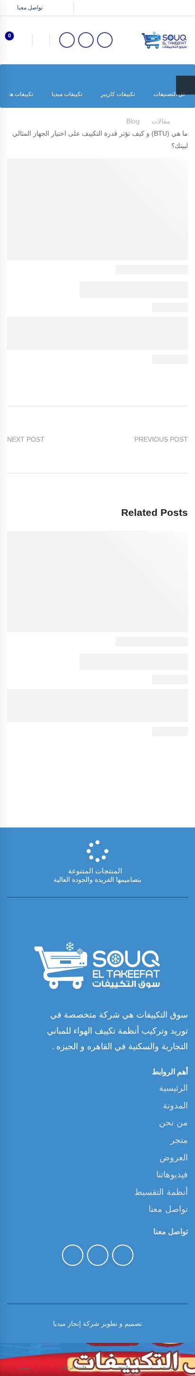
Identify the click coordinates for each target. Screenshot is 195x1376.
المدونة (175, 1105)
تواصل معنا (168, 1209)
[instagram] (67, 40)
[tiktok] (86, 40)
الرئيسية (173, 1088)
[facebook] (105, 40)
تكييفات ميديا (67, 94)
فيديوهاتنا (172, 1174)
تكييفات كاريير (118, 94)
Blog (133, 121)
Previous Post (161, 439)
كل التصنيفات (169, 94)
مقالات (160, 121)
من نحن (173, 1122)
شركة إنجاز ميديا (76, 1323)
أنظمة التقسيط (161, 1192)
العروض (174, 1157)
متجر (179, 1140)
